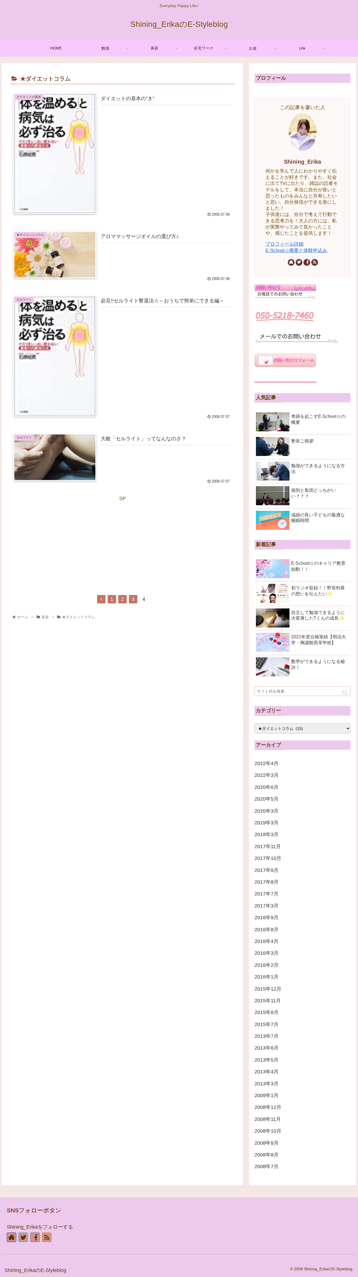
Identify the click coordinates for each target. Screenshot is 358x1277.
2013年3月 (267, 1083)
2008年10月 (268, 1131)
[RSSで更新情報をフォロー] (314, 262)
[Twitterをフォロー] (299, 262)
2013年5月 (267, 1060)
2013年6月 (267, 1048)
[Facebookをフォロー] (306, 262)
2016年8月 (267, 929)
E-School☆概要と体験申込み (296, 250)
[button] (345, 693)
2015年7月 (267, 1024)
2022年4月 (267, 763)
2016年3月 (267, 953)
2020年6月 (267, 787)
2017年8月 (267, 882)
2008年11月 (268, 1119)
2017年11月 (268, 846)
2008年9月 (267, 1143)
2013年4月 (267, 1071)
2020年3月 (267, 811)
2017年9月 (267, 870)
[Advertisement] (122, 542)
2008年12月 (268, 1107)
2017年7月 (267, 894)
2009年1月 (267, 1095)
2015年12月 (268, 989)
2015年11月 (268, 1000)
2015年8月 (267, 1012)
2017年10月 (268, 858)
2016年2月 (267, 965)
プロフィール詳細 (284, 244)
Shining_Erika (302, 162)
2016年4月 (267, 941)
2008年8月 (267, 1155)
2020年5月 (267, 799)
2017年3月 (267, 906)
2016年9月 (267, 917)
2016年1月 (267, 977)
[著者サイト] (291, 262)
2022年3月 (267, 775)
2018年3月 (267, 834)
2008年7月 (267, 1166)
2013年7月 (267, 1036)
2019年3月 (267, 823)
